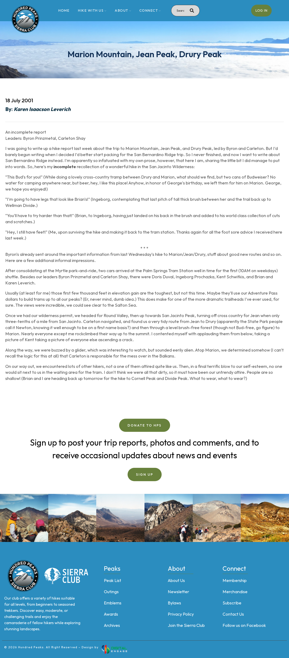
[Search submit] (192, 10)
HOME (63, 10)
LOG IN (261, 10)
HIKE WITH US (90, 10)
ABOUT (121, 10)
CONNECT (148, 10)
